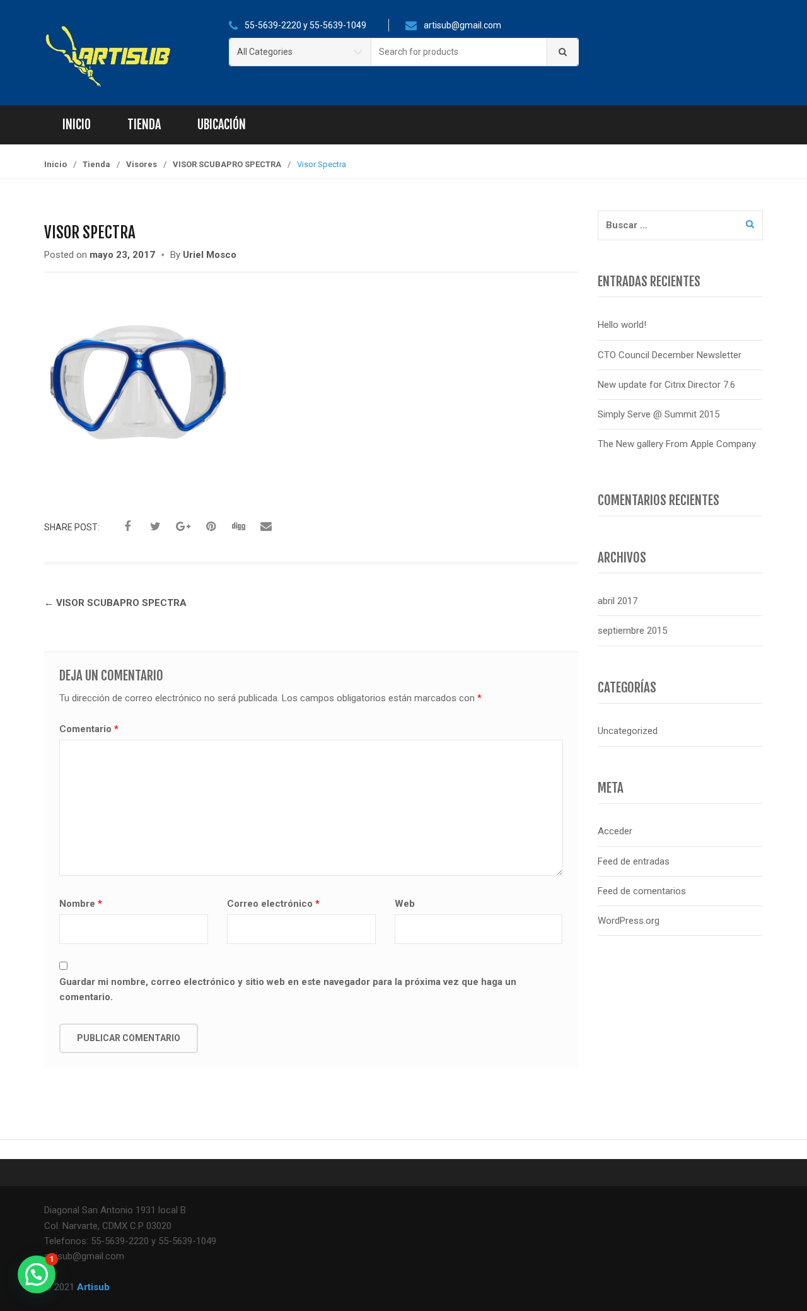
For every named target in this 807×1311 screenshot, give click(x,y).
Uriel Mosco (209, 254)
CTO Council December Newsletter (669, 355)
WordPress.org (628, 920)
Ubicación (221, 124)
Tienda (144, 124)
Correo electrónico (273, 903)
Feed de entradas (634, 861)
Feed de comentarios (642, 891)
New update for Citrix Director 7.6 (666, 384)
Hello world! (622, 324)
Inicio (76, 124)
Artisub (93, 1287)
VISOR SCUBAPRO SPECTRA (227, 164)
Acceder (615, 831)
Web (405, 903)
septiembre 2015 (632, 630)
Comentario (89, 729)
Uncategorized (628, 731)
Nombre (80, 903)
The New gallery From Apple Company (677, 444)
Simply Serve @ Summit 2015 (658, 414)
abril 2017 (617, 601)
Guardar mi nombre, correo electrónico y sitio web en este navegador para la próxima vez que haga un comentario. (287, 989)
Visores (141, 164)
